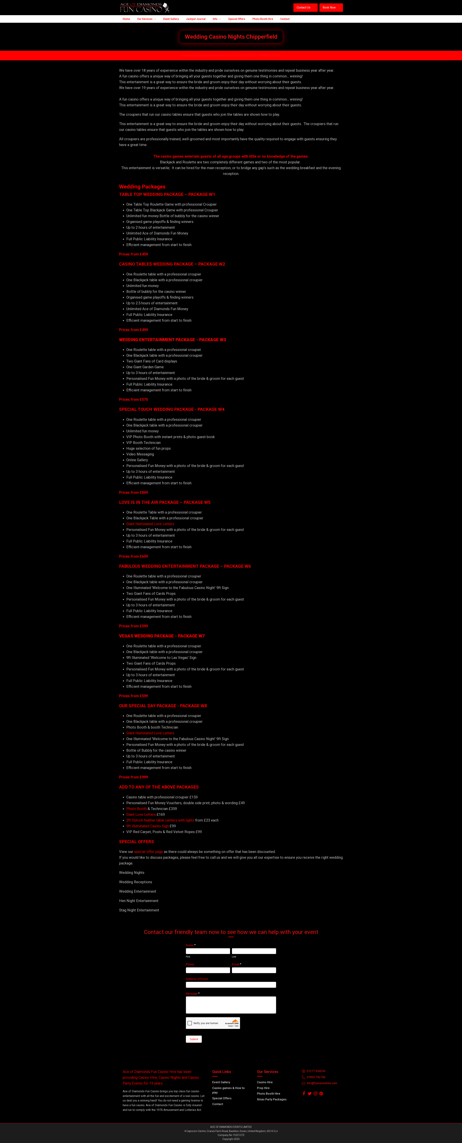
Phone (190, 964)
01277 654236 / (248, 55)
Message (192, 993)
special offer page (148, 851)
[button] (305, 7)
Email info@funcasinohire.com (204, 55)
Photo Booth (136, 809)
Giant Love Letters (141, 814)
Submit (194, 1039)
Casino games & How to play (228, 1090)
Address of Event (197, 979)
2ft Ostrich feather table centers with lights (160, 820)
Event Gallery (221, 1082)
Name (190, 945)
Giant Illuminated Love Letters (150, 524)
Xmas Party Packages (272, 1099)
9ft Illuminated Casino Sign (147, 826)
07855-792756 (270, 55)
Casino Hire (265, 1082)
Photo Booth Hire (268, 1093)
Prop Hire (263, 1088)
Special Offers (222, 1098)
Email (236, 964)
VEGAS (126, 635)
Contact (217, 1104)
